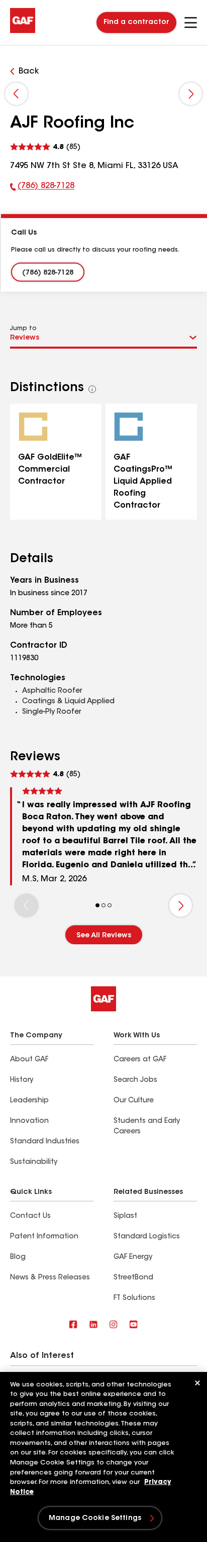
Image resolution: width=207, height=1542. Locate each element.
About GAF (29, 1059)
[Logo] (22, 31)
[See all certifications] (92, 389)
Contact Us (30, 1216)
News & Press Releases (50, 1277)
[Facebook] (73, 1325)
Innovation (29, 1121)
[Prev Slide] (16, 94)
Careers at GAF (140, 1059)
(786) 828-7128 (42, 188)
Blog (18, 1257)
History (21, 1080)
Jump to (23, 329)
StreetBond (133, 1277)
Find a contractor (136, 22)
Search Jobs (135, 1080)
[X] (93, 1325)
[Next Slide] (190, 94)
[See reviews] (45, 146)
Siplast (125, 1216)
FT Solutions (134, 1298)
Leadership (29, 1100)
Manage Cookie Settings (95, 1518)
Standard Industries (44, 1141)
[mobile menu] (190, 22)
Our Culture (134, 1100)
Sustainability (33, 1162)
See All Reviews (103, 935)
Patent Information (44, 1236)
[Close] (197, 1382)
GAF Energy (133, 1257)
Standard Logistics (147, 1236)
